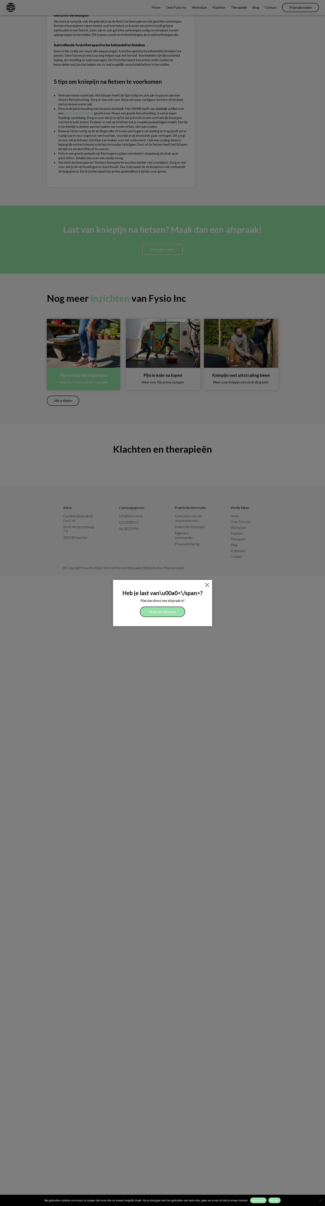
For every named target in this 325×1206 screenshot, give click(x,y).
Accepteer (258, 1200)
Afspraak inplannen (162, 612)
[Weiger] (320, 1200)
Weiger (274, 1200)
